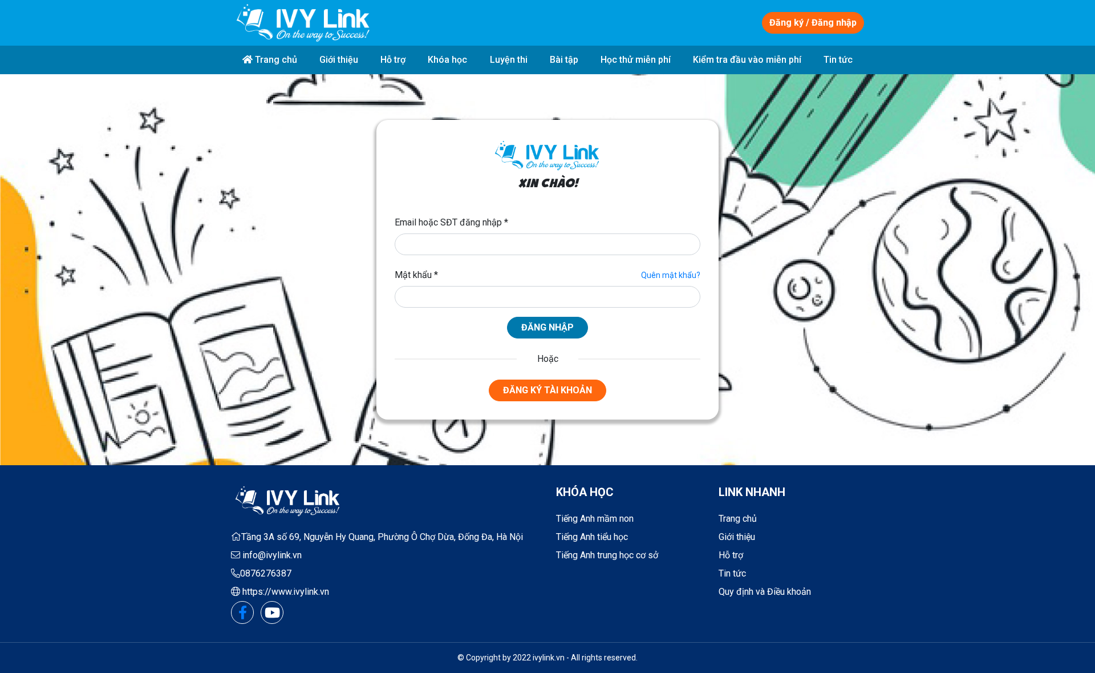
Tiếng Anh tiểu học (592, 536)
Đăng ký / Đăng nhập (813, 22)
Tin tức (838, 59)
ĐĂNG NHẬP (547, 327)
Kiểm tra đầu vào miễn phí (747, 59)
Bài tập (564, 59)
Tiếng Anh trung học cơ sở (607, 555)
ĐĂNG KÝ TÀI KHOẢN (547, 390)
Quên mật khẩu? (670, 275)
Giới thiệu (338, 59)
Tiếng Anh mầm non (595, 518)
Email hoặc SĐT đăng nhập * (451, 222)
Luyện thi (509, 59)
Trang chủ (275, 59)
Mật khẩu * (416, 274)
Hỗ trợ (392, 59)
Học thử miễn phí (636, 59)
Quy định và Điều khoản (765, 591)
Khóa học (447, 59)
